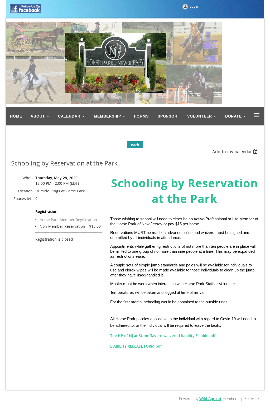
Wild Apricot (210, 398)
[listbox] (235, 151)
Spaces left (23, 198)
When (27, 177)
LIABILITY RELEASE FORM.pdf (136, 346)
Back (135, 144)
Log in (194, 6)
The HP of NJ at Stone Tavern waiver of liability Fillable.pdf (162, 335)
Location (25, 190)
